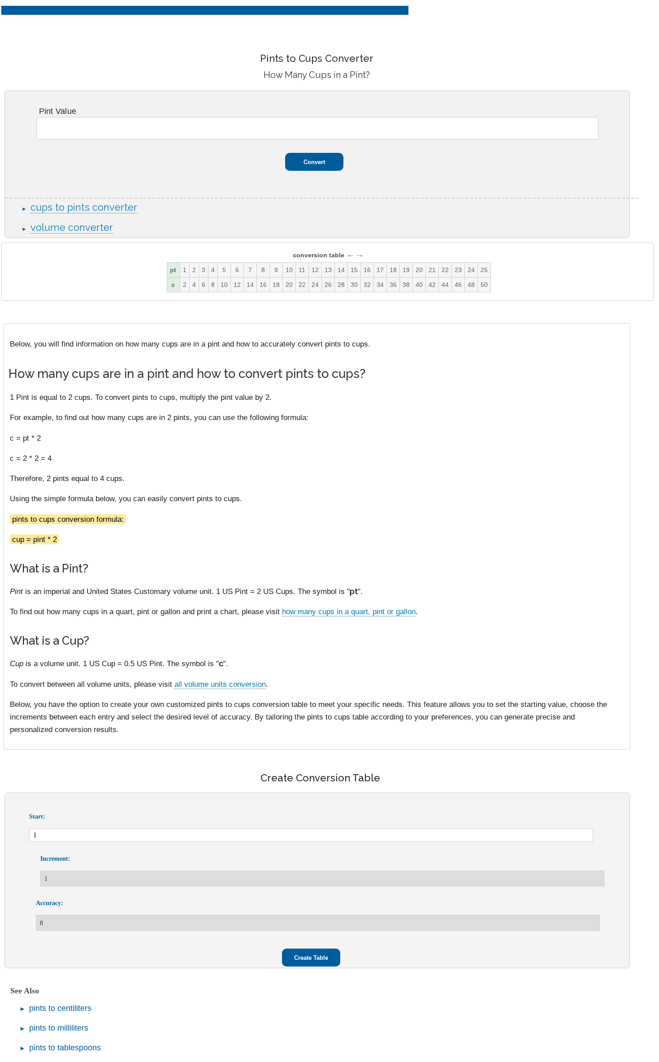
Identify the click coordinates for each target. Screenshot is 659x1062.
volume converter (71, 227)
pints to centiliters (60, 1008)
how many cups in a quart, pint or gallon (349, 611)
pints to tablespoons (65, 1047)
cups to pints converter (83, 207)
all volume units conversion (220, 684)
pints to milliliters (58, 1027)
